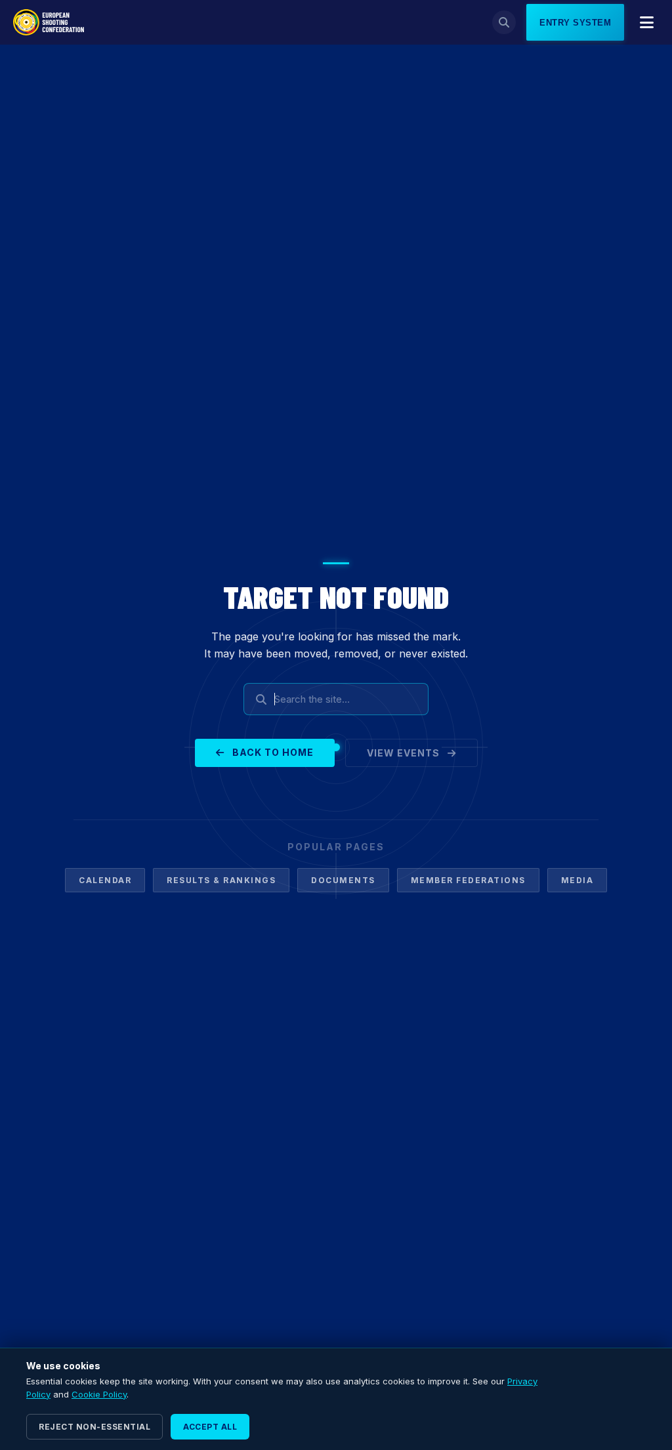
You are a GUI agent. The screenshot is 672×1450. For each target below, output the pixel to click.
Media (577, 880)
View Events (404, 752)
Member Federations (468, 880)
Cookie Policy (99, 1394)
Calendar (105, 880)
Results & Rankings (221, 880)
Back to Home (272, 752)
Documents (343, 880)
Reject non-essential (94, 1427)
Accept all (210, 1427)
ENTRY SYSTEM (575, 23)
